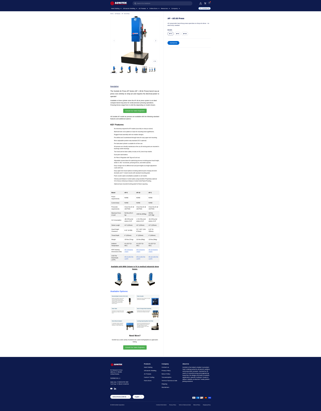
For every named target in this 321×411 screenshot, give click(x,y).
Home (111, 13)
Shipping (164, 384)
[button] (205, 3)
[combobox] (162, 3)
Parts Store (147, 381)
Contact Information (161, 405)
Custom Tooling (149, 377)
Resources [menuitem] (164, 8)
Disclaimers (165, 387)
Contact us (165, 367)
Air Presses (117, 13)
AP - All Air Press (126, 13)
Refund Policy (196, 405)
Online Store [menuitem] (153, 8)
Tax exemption (166, 377)
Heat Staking (148, 367)
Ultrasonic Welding (150, 371)
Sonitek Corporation (119, 405)
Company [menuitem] (174, 8)
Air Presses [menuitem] (142, 8)
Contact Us (173, 43)
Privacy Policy (166, 371)
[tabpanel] (134, 220)
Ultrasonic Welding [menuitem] (129, 8)
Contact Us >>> (115, 378)
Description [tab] (114, 86)
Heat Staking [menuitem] (115, 8)
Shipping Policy (207, 405)
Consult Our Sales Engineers (135, 111)
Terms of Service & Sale (169, 381)
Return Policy (166, 374)
